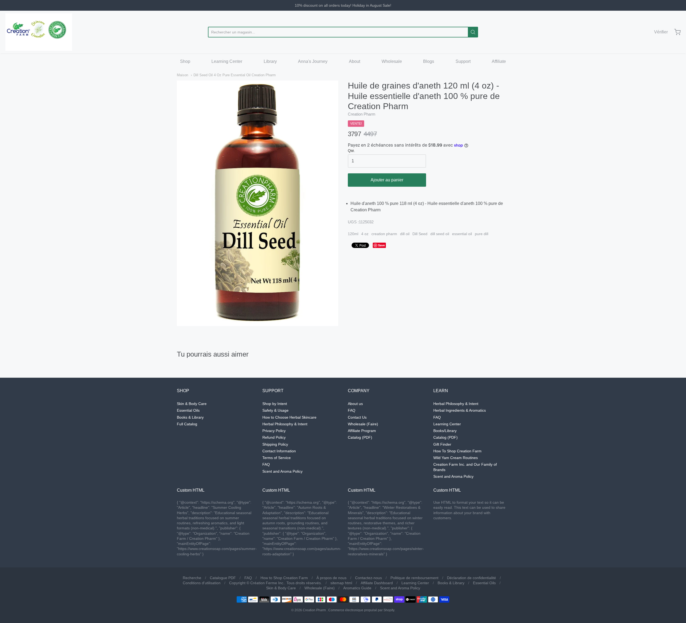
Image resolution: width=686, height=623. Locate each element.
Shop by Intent (274, 404)
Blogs (428, 61)
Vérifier (661, 32)
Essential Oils (188, 410)
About (354, 61)
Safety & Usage (275, 410)
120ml (353, 234)
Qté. (351, 151)
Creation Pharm (361, 114)
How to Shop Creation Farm (284, 578)
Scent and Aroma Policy (282, 471)
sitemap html (341, 583)
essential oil (462, 234)
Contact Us (357, 417)
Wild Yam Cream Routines (455, 458)
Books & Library (190, 417)
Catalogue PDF (223, 578)
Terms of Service (276, 458)
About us (355, 404)
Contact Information (279, 451)
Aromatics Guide (357, 588)
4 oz (364, 234)
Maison (182, 75)
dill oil (404, 234)
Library (270, 61)
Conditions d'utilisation (202, 583)
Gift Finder (442, 444)
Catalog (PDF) (360, 437)
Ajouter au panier (387, 180)
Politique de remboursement (414, 578)
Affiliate (499, 61)
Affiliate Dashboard (377, 583)
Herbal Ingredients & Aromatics (459, 410)
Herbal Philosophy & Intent (284, 424)
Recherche (192, 578)
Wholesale (392, 61)
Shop (185, 61)
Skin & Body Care (192, 404)
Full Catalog (187, 424)
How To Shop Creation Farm (457, 451)
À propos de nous (331, 578)
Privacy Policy (274, 431)
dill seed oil (439, 234)
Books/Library (445, 431)
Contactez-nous (368, 578)
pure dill (481, 234)
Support (463, 61)
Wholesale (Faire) (363, 424)
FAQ (266, 464)
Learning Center (226, 61)
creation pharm (384, 234)
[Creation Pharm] (38, 32)
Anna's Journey (312, 61)
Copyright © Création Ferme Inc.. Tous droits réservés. (275, 583)
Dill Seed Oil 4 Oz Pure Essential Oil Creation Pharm (234, 75)
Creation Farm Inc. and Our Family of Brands (465, 467)
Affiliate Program (362, 431)
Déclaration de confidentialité (471, 578)
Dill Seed (419, 234)
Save (381, 245)
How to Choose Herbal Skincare (289, 417)
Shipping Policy (275, 444)
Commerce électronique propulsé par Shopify (361, 610)
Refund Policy (274, 437)
